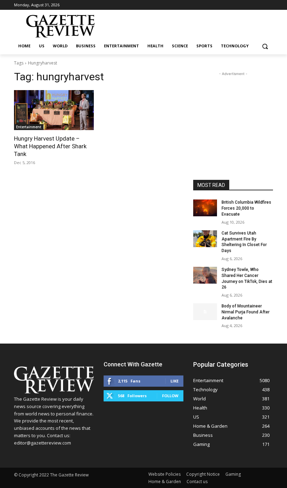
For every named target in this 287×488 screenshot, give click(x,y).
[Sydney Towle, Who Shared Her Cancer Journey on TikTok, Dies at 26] (205, 275)
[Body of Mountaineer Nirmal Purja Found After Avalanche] (205, 311)
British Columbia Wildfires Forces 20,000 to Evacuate (246, 208)
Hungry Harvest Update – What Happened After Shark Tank (50, 146)
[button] (265, 46)
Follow (170, 395)
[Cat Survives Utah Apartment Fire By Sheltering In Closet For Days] (205, 238)
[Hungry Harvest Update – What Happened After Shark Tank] (54, 110)
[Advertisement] (233, 112)
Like (174, 381)
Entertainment (28, 126)
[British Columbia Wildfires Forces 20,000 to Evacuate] (205, 207)
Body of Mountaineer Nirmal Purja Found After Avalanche (246, 312)
